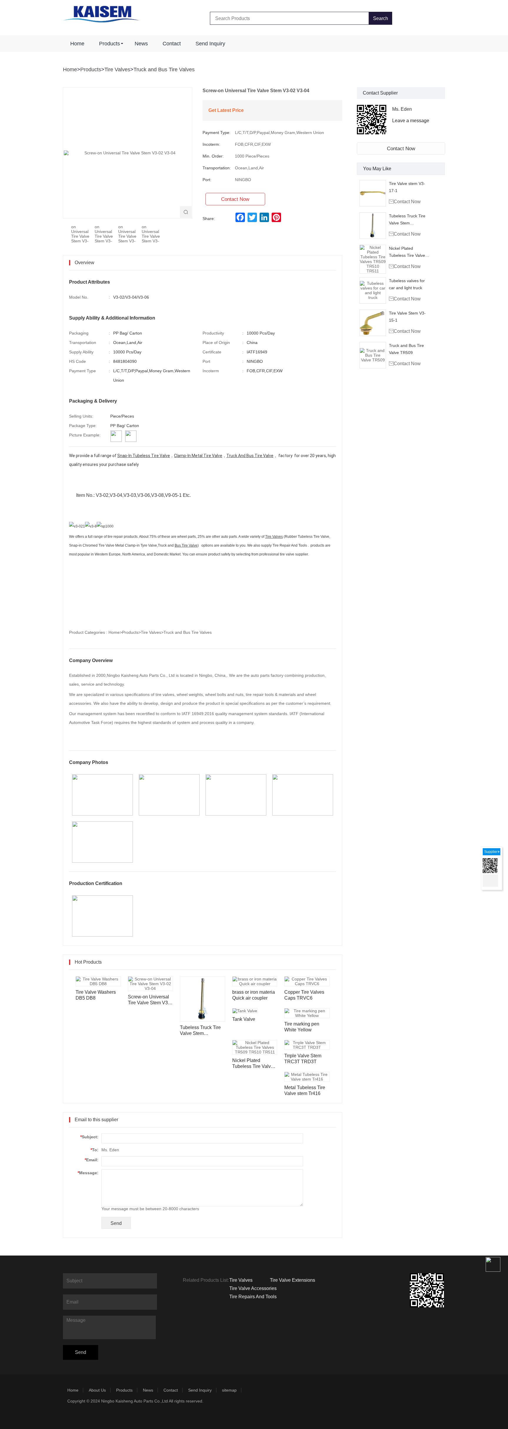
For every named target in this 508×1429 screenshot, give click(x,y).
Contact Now (401, 148)
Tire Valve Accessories (253, 1288)
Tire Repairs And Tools (253, 1296)
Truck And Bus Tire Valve (249, 455)
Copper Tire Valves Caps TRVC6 (304, 995)
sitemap (229, 1390)
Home (77, 44)
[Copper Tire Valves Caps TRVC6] (307, 981)
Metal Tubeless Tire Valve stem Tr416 (304, 1090)
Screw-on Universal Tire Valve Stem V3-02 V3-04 (148, 1000)
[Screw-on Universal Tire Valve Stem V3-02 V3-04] (150, 984)
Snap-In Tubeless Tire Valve (143, 455)
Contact (172, 44)
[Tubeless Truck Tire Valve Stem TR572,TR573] (373, 226)
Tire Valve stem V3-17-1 (407, 187)
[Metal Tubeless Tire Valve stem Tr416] (307, 1076)
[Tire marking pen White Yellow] (307, 1013)
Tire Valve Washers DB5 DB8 (96, 995)
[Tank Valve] (245, 1010)
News (141, 44)
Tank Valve (243, 1019)
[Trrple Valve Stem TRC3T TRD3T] (307, 1045)
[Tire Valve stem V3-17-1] (373, 193)
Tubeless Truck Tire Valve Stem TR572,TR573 (407, 220)
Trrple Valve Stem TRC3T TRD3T (302, 1058)
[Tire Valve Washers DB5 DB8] (98, 981)
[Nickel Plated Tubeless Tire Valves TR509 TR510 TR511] (373, 259)
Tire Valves (117, 69)
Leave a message (410, 120)
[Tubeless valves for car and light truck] (373, 290)
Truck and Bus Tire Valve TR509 (406, 349)
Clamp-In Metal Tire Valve (198, 455)
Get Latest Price (226, 110)
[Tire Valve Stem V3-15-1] (373, 323)
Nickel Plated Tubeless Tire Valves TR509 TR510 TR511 (409, 252)
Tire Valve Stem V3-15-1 (407, 316)
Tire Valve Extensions (292, 1280)
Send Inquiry (210, 44)
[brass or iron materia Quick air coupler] (255, 981)
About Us (97, 1390)
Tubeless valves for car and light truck (407, 284)
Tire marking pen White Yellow (301, 1026)
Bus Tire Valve (186, 545)
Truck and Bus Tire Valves (164, 69)
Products (109, 44)
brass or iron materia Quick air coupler (253, 995)
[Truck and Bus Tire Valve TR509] (373, 355)
